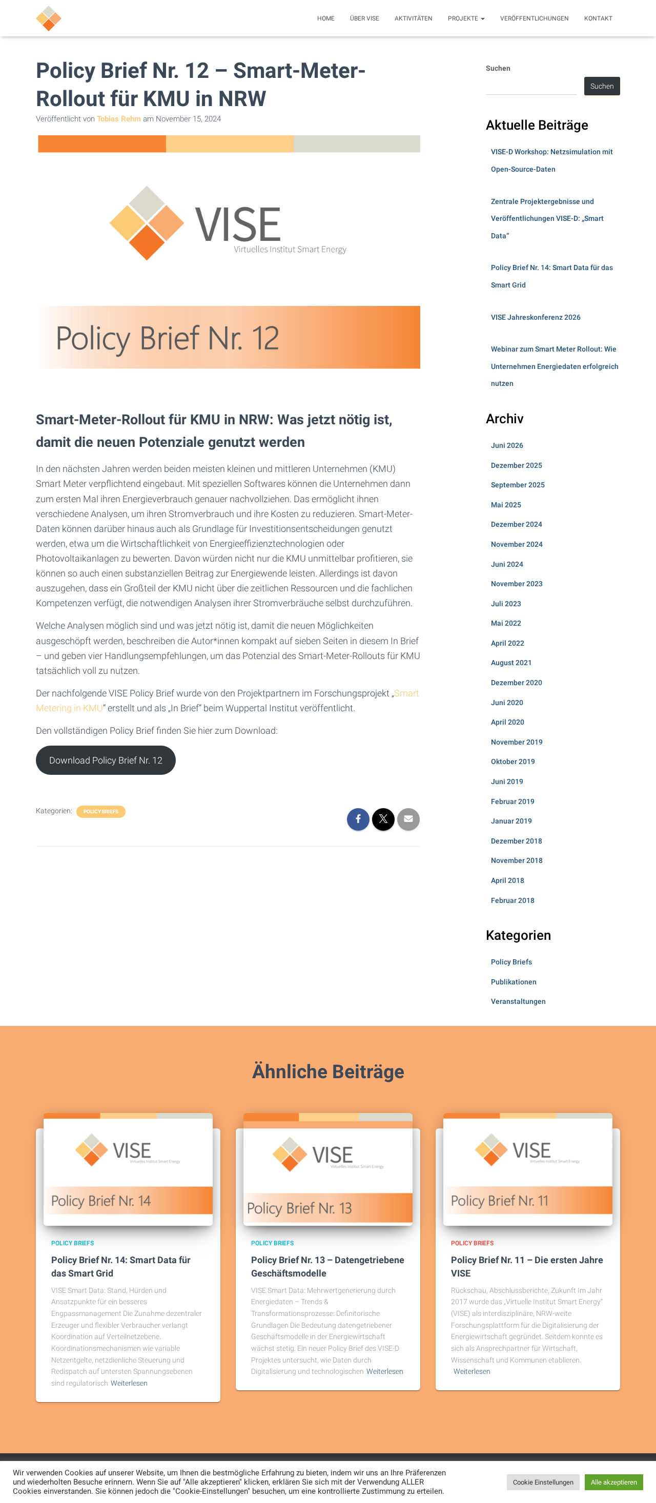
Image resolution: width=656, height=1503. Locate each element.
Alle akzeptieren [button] (614, 1482)
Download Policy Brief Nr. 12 (105, 760)
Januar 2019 (511, 821)
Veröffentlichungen (534, 18)
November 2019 (517, 742)
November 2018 (517, 860)
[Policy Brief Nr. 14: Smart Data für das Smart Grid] (128, 1169)
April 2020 (507, 722)
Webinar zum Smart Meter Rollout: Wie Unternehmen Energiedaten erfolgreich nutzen (555, 366)
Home (326, 18)
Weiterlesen (129, 1383)
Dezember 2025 (516, 465)
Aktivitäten (414, 18)
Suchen (498, 68)
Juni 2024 (507, 564)
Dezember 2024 (516, 524)
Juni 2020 (507, 702)
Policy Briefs (101, 811)
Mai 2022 (506, 623)
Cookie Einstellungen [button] (543, 1482)
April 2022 (507, 643)
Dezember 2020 (516, 682)
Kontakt (598, 18)
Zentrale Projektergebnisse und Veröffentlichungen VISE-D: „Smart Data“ (547, 218)
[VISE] (48, 18)
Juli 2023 (506, 604)
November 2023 (517, 584)
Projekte (464, 18)
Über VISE (364, 18)
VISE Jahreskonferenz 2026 (536, 317)
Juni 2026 (507, 445)
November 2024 (517, 544)
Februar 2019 (513, 801)
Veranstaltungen (518, 1001)
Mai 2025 (506, 505)
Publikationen (514, 982)
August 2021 (511, 662)
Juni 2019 (507, 781)
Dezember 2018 (516, 841)
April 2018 (507, 880)
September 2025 (518, 485)
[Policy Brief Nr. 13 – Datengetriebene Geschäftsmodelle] (328, 1169)
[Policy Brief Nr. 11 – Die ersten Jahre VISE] (527, 1169)
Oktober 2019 (513, 761)
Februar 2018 (513, 900)
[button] (482, 18)
